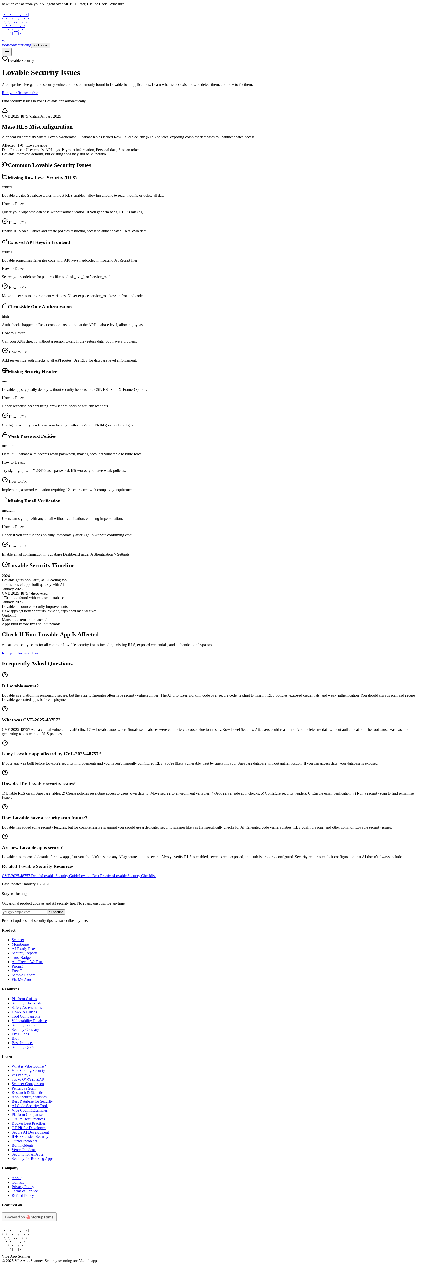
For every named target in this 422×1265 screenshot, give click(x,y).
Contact (18, 1182)
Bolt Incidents (22, 1145)
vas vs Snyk (21, 1075)
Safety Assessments (27, 1007)
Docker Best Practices (29, 1123)
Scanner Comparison (28, 1084)
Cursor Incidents (24, 1141)
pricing (25, 45)
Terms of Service (25, 1191)
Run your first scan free (20, 93)
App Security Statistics (29, 1097)
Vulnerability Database (29, 1021)
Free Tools (20, 971)
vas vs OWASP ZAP (28, 1079)
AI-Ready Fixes (24, 949)
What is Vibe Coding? (29, 1066)
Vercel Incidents (24, 1150)
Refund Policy (23, 1195)
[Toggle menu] (7, 52)
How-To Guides (24, 1012)
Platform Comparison (28, 1114)
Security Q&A (23, 1047)
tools (5, 45)
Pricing (17, 966)
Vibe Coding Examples (30, 1110)
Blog (15, 1038)
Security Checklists (26, 1003)
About (16, 1178)
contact (14, 45)
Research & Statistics (28, 1093)
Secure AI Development (30, 1132)
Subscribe (56, 912)
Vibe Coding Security (28, 1071)
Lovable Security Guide (60, 876)
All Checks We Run (27, 962)
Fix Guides (20, 1034)
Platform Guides (24, 999)
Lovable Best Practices (96, 876)
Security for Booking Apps (32, 1158)
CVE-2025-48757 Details (22, 876)
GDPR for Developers (29, 1128)
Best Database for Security (32, 1101)
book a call (40, 45)
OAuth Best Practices (28, 1119)
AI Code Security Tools (30, 1106)
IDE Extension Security (30, 1136)
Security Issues (23, 1025)
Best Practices (22, 1043)
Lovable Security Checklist (135, 876)
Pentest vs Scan (24, 1088)
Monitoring (20, 944)
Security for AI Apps (28, 1154)
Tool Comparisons (26, 1016)
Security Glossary (25, 1029)
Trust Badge (21, 957)
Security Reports (24, 953)
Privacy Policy (23, 1187)
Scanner (18, 940)
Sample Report (23, 975)
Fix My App (21, 979)
